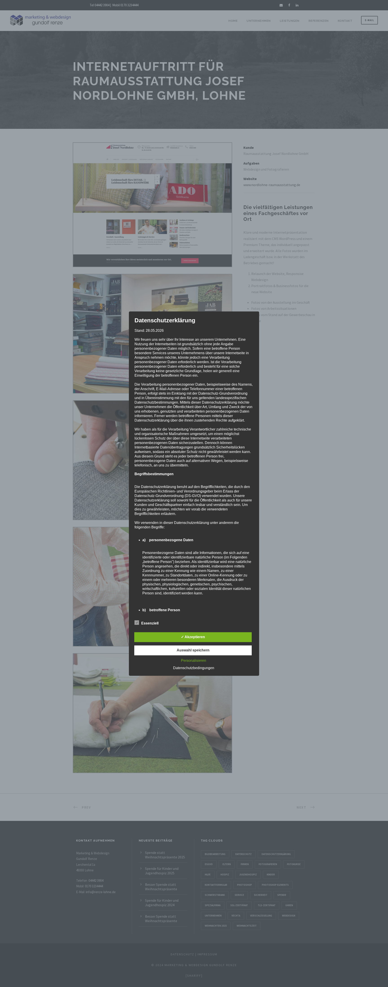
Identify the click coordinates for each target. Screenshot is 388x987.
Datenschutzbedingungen (193, 668)
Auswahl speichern (193, 650)
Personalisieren (193, 660)
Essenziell (150, 623)
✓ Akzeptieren (193, 637)
